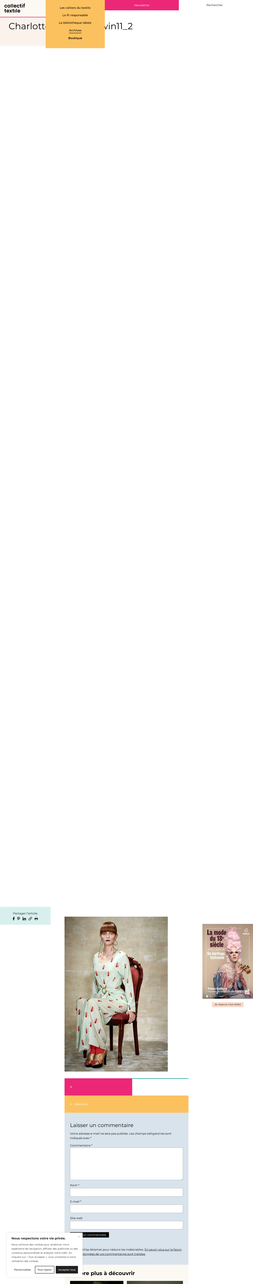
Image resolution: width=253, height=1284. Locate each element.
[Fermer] (79, 1236)
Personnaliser (22, 1269)
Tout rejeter (45, 1269)
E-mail (75, 1201)
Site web (76, 1218)
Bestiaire (81, 1104)
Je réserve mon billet (228, 1004)
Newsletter (142, 5)
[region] (45, 1255)
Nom (74, 1185)
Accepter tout (67, 1269)
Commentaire (81, 1145)
